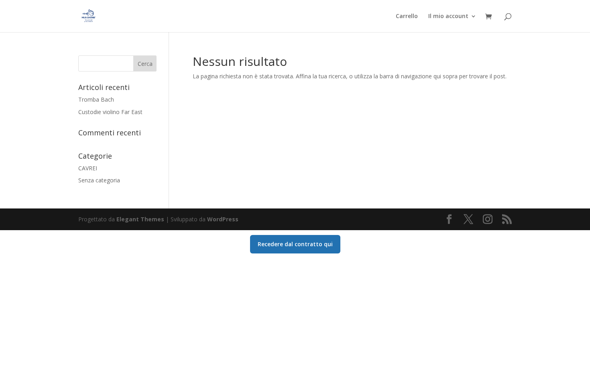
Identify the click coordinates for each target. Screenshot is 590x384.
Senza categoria (99, 180)
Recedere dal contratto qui (295, 244)
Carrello (407, 16)
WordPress (222, 219)
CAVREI (87, 168)
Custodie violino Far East (110, 112)
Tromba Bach (96, 99)
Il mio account (448, 16)
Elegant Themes (140, 219)
